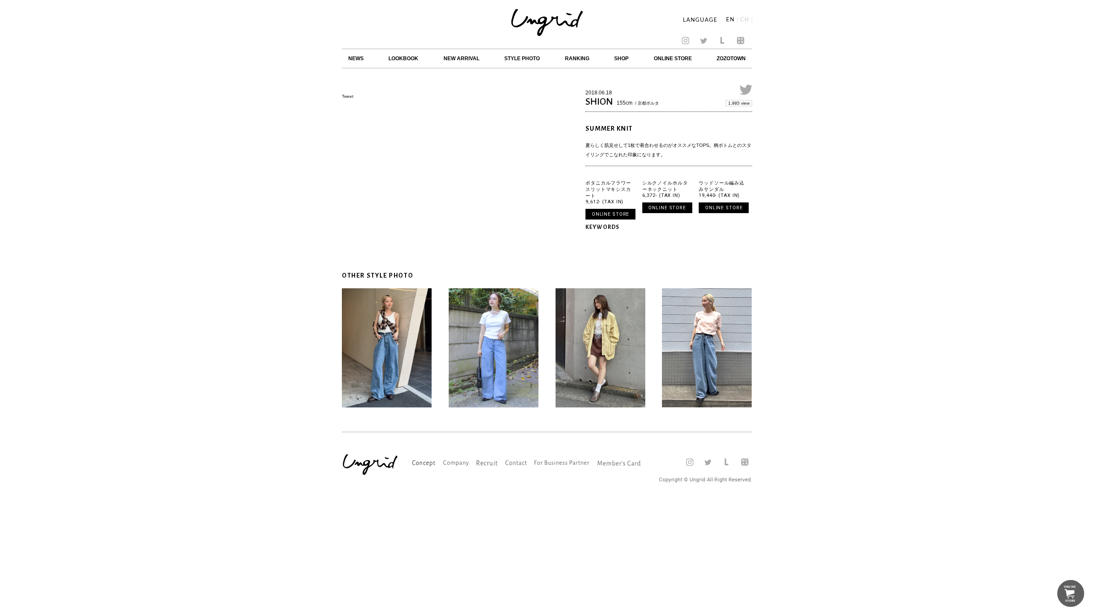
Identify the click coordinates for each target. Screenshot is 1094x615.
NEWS (356, 59)
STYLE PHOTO (522, 59)
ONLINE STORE (673, 59)
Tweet (347, 96)
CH (744, 20)
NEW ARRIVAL (461, 59)
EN (730, 20)
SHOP (621, 59)
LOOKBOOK (403, 59)
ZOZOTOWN (731, 59)
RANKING (577, 59)
